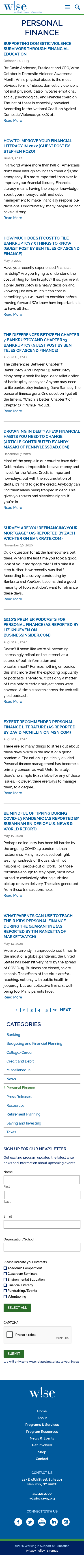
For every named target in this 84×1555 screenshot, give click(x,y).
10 (55, 1010)
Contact (42, 1459)
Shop (42, 1452)
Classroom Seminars (22, 1273)
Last (7, 1201)
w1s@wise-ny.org (42, 1498)
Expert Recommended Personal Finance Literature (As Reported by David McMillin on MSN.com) (39, 727)
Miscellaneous (18, 1070)
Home (42, 1411)
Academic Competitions (25, 1268)
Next (65, 1010)
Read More (13, 120)
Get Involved (42, 1445)
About (42, 1418)
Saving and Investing (23, 1123)
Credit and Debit (20, 1061)
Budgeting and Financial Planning (34, 1043)
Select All (17, 1308)
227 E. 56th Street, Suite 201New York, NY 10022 (42, 1482)
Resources (15, 1105)
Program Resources (42, 1432)
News (11, 1079)
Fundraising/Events (22, 1291)
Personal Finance (20, 1088)
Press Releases (19, 1097)
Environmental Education (26, 1279)
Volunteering (17, 1296)
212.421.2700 (42, 1493)
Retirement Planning (23, 1114)
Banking (13, 1035)
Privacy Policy (35, 1550)
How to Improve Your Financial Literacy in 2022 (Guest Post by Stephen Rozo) (38, 146)
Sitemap (52, 1550)
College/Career (19, 1052)
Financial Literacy (20, 1285)
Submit (14, 1354)
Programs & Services (42, 1425)
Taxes (11, 1132)
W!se (42, 1392)
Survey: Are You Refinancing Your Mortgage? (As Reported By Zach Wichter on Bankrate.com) (41, 533)
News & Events (42, 1438)
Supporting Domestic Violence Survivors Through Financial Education (37, 48)
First (7, 1186)
